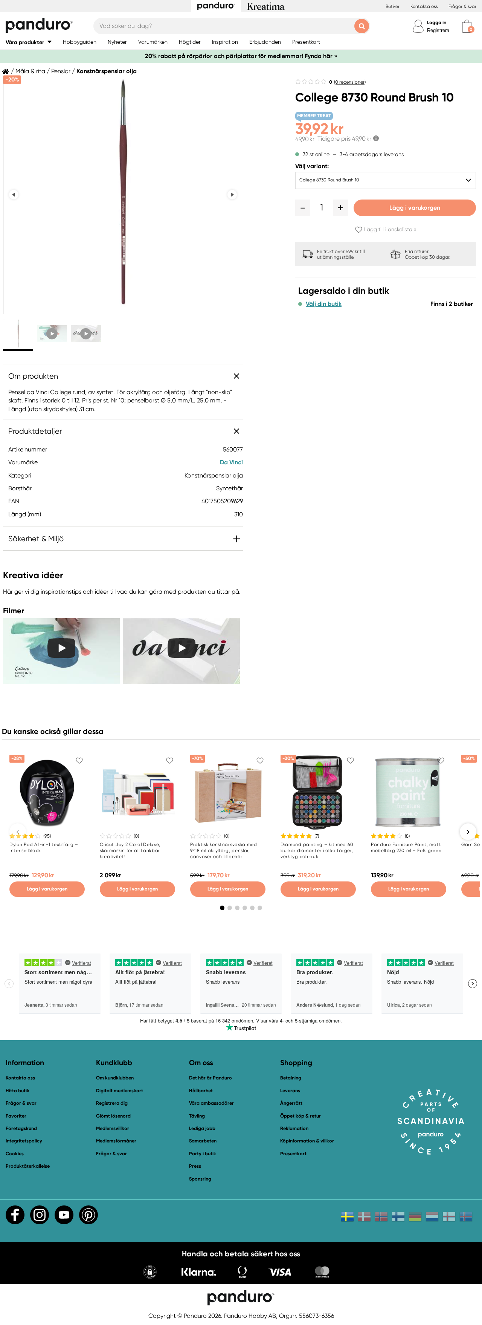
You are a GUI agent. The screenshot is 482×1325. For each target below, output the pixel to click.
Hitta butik (17, 1090)
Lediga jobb (202, 1128)
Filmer (13, 610)
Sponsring (200, 1179)
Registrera (438, 30)
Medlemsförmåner (116, 1141)
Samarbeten (203, 1141)
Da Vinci (231, 462)
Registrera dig (112, 1103)
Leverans (290, 1090)
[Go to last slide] (13, 195)
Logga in (436, 22)
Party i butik (202, 1153)
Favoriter (16, 1116)
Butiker (393, 6)
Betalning (290, 1078)
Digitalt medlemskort (119, 1090)
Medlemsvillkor (112, 1128)
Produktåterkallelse (28, 1166)
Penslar (60, 71)
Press (195, 1166)
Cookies (15, 1153)
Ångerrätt (291, 1103)
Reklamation (294, 1128)
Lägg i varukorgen (414, 207)
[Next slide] (232, 195)
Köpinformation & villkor (307, 1141)
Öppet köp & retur (300, 1116)
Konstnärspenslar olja (106, 71)
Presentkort (293, 1153)
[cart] (466, 26)
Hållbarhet (201, 1090)
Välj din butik (324, 304)
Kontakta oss (424, 6)
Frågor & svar (462, 6)
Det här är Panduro (210, 1078)
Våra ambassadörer (211, 1103)
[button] (28, 42)
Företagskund (21, 1128)
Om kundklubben (115, 1078)
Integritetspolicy (24, 1141)
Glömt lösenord (113, 1116)
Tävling (197, 1116)
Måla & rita (30, 71)
